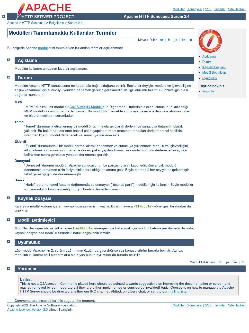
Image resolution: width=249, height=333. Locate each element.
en (161, 40)
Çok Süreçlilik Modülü (86, 107)
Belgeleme (56, 23)
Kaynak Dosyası (214, 67)
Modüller (179, 9)
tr (191, 40)
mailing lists (177, 291)
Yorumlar (208, 91)
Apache (12, 23)
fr (169, 40)
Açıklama (209, 56)
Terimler (219, 9)
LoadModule (82, 228)
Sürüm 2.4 (75, 23)
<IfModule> (143, 206)
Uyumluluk (209, 78)
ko (184, 40)
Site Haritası (237, 9)
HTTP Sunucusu (33, 23)
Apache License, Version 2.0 (27, 309)
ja (176, 40)
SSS (208, 9)
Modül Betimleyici (214, 72)
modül (43, 48)
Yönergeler (194, 9)
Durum (207, 62)
